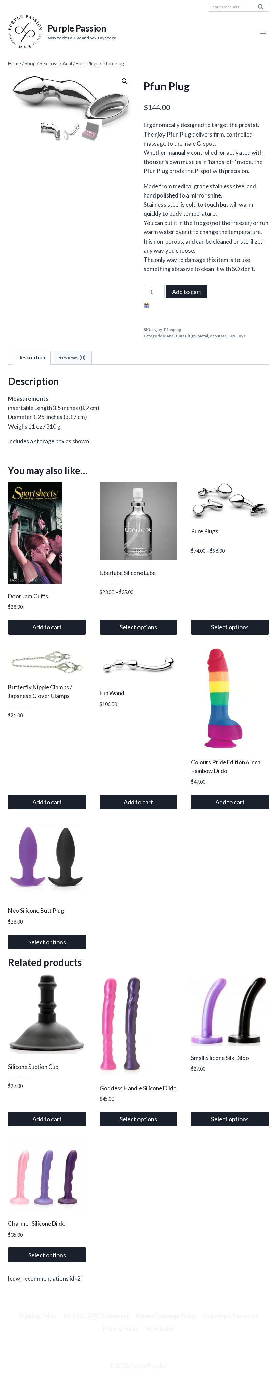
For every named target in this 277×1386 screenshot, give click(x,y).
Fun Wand (112, 693)
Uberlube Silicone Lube (128, 572)
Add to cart (186, 291)
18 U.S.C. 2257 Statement (96, 1315)
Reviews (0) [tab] (72, 357)
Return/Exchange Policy (166, 1315)
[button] (125, 81)
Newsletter (159, 1328)
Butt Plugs (186, 335)
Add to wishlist (169, 306)
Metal (202, 335)
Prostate (218, 335)
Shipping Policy (37, 1315)
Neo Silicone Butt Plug (36, 910)
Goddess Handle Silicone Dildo (138, 1088)
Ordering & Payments (230, 1315)
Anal (170, 335)
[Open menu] (262, 32)
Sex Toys (236, 335)
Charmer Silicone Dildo (37, 1223)
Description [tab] (31, 357)
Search (262, 8)
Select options (138, 627)
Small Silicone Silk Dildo (220, 1057)
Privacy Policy (120, 1328)
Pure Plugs (204, 531)
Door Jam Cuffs (28, 596)
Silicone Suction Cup (33, 1066)
